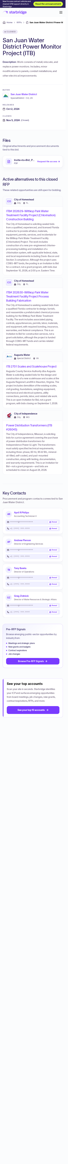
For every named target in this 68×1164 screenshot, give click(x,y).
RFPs (19, 22)
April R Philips (21, 512)
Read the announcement (48, 4)
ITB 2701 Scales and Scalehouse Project (31, 366)
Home (9, 22)
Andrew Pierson (22, 540)
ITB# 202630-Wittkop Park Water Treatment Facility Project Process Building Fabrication (27, 296)
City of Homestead (24, 199)
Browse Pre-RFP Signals (31, 661)
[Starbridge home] (15, 12)
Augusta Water (22, 355)
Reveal (54, 522)
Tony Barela (20, 568)
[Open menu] (61, 12)
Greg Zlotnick (21, 596)
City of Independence (25, 414)
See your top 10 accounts (31, 710)
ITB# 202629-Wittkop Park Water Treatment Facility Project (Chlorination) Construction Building (30, 215)
